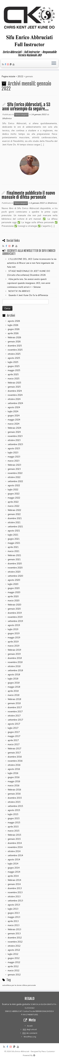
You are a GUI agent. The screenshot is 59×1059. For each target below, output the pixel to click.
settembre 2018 (15, 670)
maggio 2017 (14, 736)
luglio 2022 (13, 489)
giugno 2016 (14, 777)
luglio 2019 (13, 629)
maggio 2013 (14, 917)
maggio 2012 (14, 962)
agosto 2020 (14, 580)
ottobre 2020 (14, 571)
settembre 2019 (15, 621)
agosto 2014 (14, 859)
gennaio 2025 (14, 386)
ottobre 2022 (14, 477)
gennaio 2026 (14, 341)
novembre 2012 (15, 941)
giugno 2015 (14, 818)
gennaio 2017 (14, 752)
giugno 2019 (14, 633)
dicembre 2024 (15, 390)
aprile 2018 (13, 691)
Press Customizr (48, 1051)
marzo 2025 (13, 378)
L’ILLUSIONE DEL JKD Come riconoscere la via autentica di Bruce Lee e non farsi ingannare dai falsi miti (31, 262)
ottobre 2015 (14, 801)
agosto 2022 (14, 485)
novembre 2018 (15, 662)
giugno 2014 (14, 867)
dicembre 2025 (15, 345)
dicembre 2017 (15, 707)
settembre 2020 (15, 575)
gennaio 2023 (14, 469)
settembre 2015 (15, 806)
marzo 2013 (13, 925)
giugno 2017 (14, 732)
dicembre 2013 (15, 888)
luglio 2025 (13, 362)
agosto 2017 (14, 723)
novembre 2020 (15, 567)
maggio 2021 (14, 543)
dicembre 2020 (15, 563)
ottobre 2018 (14, 666)
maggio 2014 (14, 871)
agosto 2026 (14, 321)
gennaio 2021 (14, 559)
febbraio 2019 (14, 649)
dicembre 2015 (15, 797)
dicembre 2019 (15, 612)
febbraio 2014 (14, 880)
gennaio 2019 (14, 654)
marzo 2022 (13, 506)
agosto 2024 (14, 407)
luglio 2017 (13, 728)
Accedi (30, 1026)
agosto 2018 (14, 674)
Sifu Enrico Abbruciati (20, 1051)
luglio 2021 (13, 534)
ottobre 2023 (14, 440)
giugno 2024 (14, 415)
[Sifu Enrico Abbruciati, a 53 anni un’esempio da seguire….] (29, 165)
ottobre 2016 (14, 764)
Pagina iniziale (8, 76)
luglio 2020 (13, 584)
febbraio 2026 (14, 337)
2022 (20, 76)
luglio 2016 (13, 773)
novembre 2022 (15, 473)
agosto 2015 (14, 810)
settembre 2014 (15, 855)
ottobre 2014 (14, 851)
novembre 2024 (15, 395)
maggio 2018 (14, 686)
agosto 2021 (14, 530)
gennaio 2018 (14, 703)
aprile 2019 (13, 641)
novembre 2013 (15, 892)
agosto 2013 (14, 904)
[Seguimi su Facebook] (6, 64)
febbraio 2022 (14, 510)
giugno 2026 (14, 329)
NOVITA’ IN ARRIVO (19, 291)
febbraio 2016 (14, 789)
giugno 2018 (14, 682)
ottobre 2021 (14, 522)
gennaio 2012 (14, 974)
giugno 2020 (14, 588)
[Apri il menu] (53, 63)
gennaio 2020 (14, 608)
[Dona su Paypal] (11, 64)
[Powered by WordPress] (34, 1055)
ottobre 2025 (14, 353)
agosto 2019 (14, 625)
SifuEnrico (6, 118)
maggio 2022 (14, 497)
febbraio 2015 (14, 834)
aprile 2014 (13, 875)
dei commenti (29, 1033)
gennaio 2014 (14, 884)
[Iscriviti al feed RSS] (3, 64)
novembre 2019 (15, 617)
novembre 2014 (15, 847)
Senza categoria (21, 115)
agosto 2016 (14, 769)
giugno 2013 (14, 912)
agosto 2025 (14, 358)
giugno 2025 (14, 366)
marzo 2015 (13, 830)
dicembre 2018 (15, 658)
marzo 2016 (13, 785)
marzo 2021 (13, 551)
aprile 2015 (13, 826)
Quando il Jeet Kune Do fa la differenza (28, 295)
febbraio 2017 (14, 748)
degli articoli (30, 1029)
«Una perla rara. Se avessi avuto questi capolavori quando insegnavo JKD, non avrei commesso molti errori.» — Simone (28, 283)
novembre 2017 (15, 711)
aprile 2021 (13, 547)
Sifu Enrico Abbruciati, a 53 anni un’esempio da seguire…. (26, 106)
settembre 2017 (15, 719)
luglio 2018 (13, 678)
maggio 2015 (14, 822)
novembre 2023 (15, 436)
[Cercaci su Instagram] (8, 64)
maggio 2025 (14, 370)
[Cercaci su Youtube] (14, 64)
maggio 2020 (14, 592)
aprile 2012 (13, 966)
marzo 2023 (13, 460)
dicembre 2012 (15, 937)
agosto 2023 (14, 448)
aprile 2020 (13, 596)
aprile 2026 (13, 333)
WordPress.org (30, 1036)
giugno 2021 (14, 538)
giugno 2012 (14, 958)
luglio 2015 (13, 814)
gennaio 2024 (14, 432)
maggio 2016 (14, 781)
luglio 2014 (13, 863)
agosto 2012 (14, 949)
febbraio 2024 (14, 427)
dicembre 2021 (15, 518)
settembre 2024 (15, 403)
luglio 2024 (13, 411)
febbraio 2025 (14, 382)
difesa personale (29, 985)
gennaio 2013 (14, 933)
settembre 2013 (15, 900)
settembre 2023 (15, 444)
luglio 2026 (13, 325)
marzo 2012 (13, 970)
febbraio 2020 (14, 604)
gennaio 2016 (14, 793)
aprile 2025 (13, 374)
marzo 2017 (13, 744)
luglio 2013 (13, 908)
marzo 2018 (13, 695)
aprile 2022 (13, 501)
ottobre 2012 (14, 945)
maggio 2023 (14, 456)
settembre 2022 (15, 481)
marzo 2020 (13, 600)
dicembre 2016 (15, 756)
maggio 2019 (14, 637)
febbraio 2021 (14, 555)
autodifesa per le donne (12, 985)
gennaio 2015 (14, 838)
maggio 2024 (14, 419)
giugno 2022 (14, 493)
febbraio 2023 (14, 464)
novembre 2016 (15, 760)
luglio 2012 (13, 954)
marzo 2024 (13, 423)
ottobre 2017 (14, 715)
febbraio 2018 (14, 699)
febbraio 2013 (14, 929)
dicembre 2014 (15, 843)
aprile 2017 (13, 740)
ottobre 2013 (14, 896)
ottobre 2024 (14, 399)
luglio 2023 (13, 452)
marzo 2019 (13, 645)
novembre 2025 (15, 349)
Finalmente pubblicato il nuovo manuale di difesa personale (28, 195)
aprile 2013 (13, 921)
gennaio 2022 (14, 514)
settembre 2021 (15, 526)
